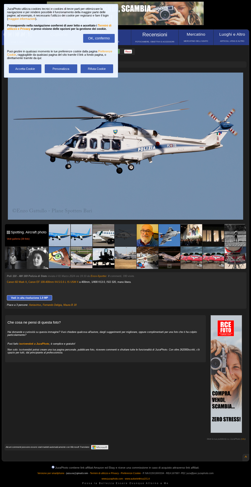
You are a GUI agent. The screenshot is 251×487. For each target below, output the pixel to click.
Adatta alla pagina (127, 80)
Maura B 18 (69, 304)
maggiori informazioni (21, 18)
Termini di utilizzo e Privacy (104, 473)
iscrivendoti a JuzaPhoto (34, 343)
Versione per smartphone (50, 473)
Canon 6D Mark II (17, 281)
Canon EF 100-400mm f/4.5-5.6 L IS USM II (53, 281)
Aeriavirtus (35, 304)
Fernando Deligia (52, 304)
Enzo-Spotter (98, 276)
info (243, 439)
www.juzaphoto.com (112, 478)
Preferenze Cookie (131, 473)
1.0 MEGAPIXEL (128, 212)
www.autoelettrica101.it (137, 478)
